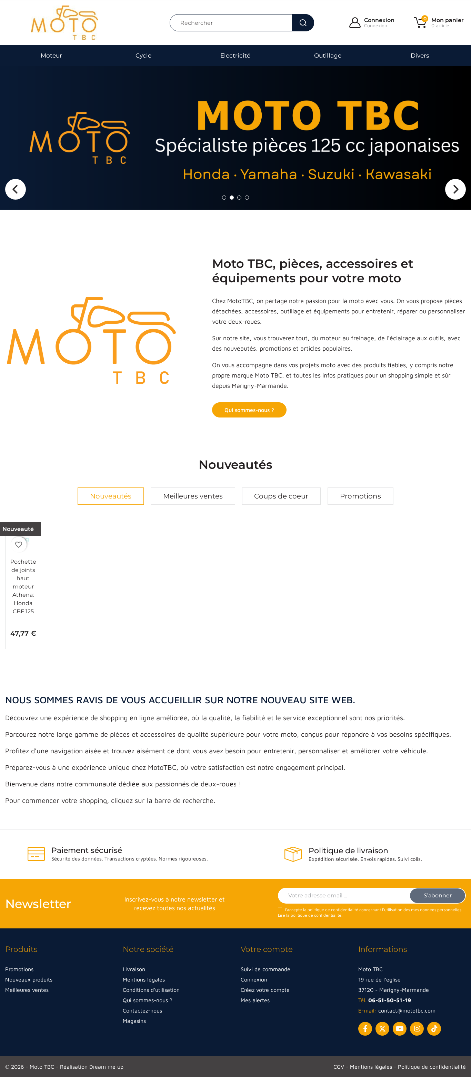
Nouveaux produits (28, 979)
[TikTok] (434, 1029)
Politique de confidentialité (432, 1067)
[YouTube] (400, 1029)
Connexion (379, 20)
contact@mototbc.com (406, 1010)
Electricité (235, 55)
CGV (339, 1067)
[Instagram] (417, 1029)
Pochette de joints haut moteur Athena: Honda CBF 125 (23, 586)
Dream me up (106, 1067)
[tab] (111, 496)
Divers (420, 55)
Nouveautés (110, 496)
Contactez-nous (142, 1010)
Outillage (327, 55)
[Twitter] (382, 1029)
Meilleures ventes (193, 496)
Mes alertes (255, 1000)
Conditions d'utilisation (151, 990)
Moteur (51, 55)
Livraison (134, 969)
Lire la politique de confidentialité (309, 915)
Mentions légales (144, 979)
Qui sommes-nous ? (249, 410)
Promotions (360, 496)
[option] (235, 138)
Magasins (134, 1021)
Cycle (143, 55)
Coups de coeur (281, 496)
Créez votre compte (265, 990)
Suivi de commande (265, 969)
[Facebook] (365, 1029)
